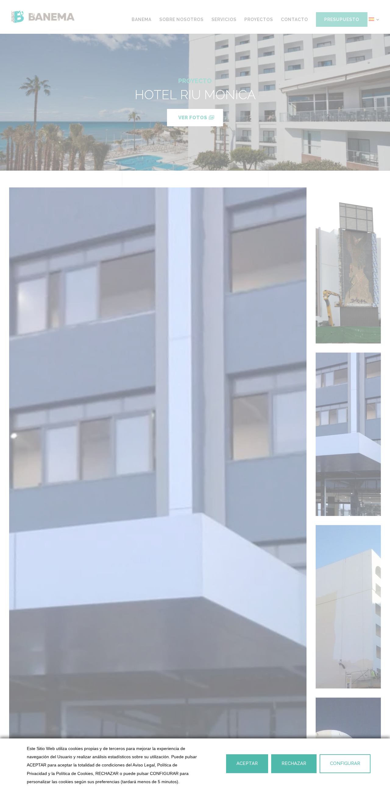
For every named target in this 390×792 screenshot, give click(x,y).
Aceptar (247, 763)
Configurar (345, 763)
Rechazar (294, 763)
